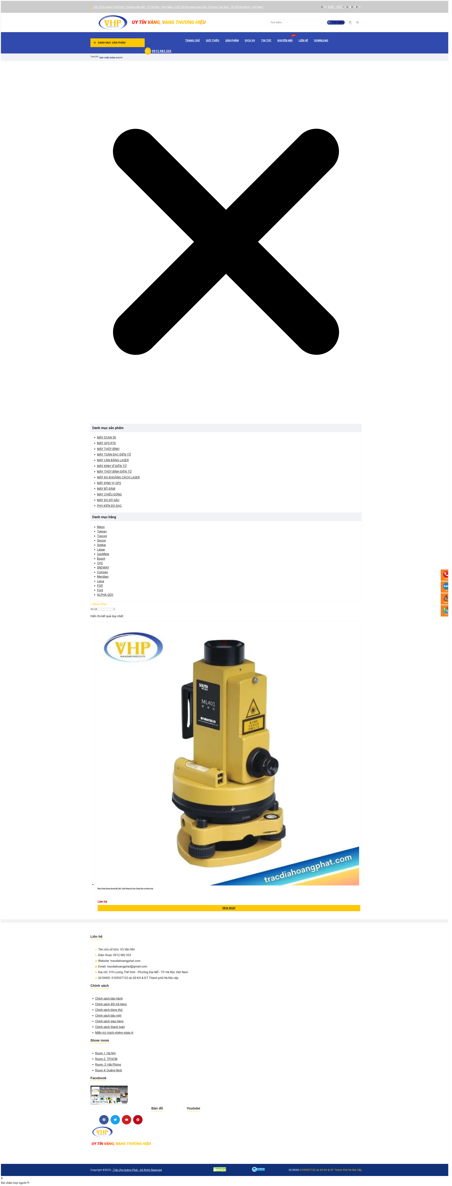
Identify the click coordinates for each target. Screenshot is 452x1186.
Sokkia (101, 545)
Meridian (103, 576)
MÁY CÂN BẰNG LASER (113, 460)
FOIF (100, 585)
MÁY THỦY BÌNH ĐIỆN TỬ (114, 471)
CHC (100, 563)
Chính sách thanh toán (110, 1027)
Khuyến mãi (285, 40)
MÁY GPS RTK (106, 443)
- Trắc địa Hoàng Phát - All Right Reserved (137, 1169)
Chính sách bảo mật (108, 1015)
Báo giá (446, 602)
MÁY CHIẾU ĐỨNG (109, 494)
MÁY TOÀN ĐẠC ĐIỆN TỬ (114, 454)
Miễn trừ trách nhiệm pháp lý (114, 1032)
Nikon (101, 527)
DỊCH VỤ (250, 40)
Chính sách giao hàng (109, 1021)
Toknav (102, 531)
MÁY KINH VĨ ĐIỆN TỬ (112, 466)
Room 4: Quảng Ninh (108, 1070)
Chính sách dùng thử (109, 1010)
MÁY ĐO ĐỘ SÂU (108, 500)
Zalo (446, 590)
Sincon (101, 540)
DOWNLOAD (321, 40)
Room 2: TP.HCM (106, 1059)
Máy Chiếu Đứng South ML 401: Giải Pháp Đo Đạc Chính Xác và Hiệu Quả (125, 888)
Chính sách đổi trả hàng (111, 1004)
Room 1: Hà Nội (105, 1053)
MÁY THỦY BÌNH (108, 449)
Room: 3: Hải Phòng (108, 1064)
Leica (100, 581)
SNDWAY (103, 567)
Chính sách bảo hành (109, 998)
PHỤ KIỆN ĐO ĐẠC (109, 505)
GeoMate (103, 554)
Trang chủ (192, 40)
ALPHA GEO (105, 594)
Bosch (101, 558)
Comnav (102, 572)
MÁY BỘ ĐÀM (106, 488)
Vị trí (446, 614)
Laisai (101, 549)
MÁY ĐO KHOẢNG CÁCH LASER (118, 477)
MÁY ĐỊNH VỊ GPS (109, 483)
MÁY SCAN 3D (106, 437)
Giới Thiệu (212, 40)
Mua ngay (228, 907)
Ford (100, 590)
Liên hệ (303, 40)
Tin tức (266, 40)
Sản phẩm (232, 40)
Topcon (102, 536)
